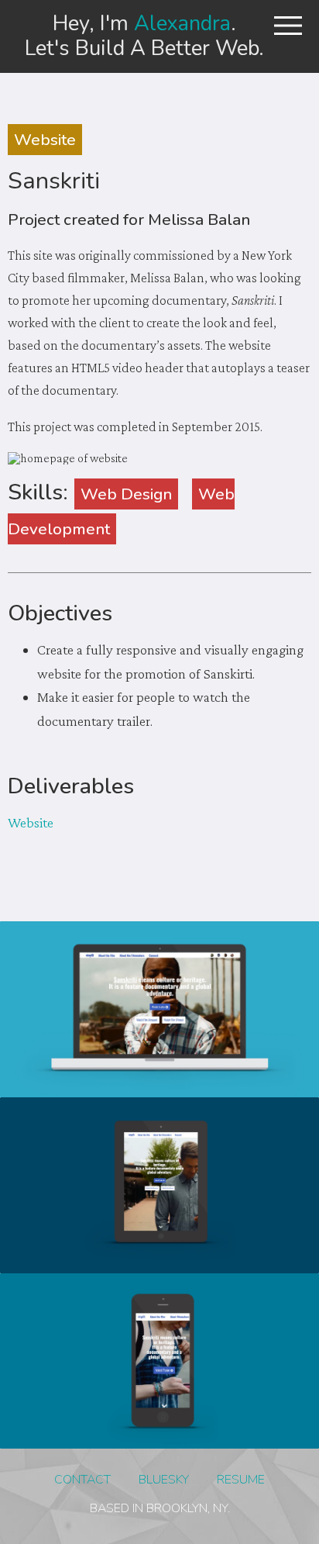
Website (45, 139)
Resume (241, 1479)
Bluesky (164, 1479)
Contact (82, 1479)
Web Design (126, 494)
